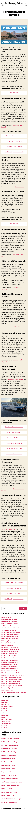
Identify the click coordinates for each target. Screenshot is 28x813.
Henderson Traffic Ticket (9, 802)
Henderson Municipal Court (9, 656)
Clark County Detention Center (11, 632)
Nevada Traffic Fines (7, 795)
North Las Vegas (6, 719)
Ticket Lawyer (5, 721)
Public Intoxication (7, 690)
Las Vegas (4, 715)
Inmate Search (6, 711)
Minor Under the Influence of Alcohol (12, 675)
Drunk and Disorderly (8, 645)
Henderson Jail (19, 187)
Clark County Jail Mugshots (10, 634)
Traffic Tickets (6, 728)
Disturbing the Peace (7, 641)
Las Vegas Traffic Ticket (9, 792)
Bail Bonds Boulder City (8, 752)
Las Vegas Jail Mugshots (9, 666)
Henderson (4, 708)
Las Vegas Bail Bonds (8, 768)
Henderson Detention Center (14, 427)
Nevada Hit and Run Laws (9, 775)
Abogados (4, 700)
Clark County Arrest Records (14, 136)
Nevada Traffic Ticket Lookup (10, 785)
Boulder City (5, 704)
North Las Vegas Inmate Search (11, 681)
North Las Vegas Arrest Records (14, 152)
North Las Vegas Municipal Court (14, 3)
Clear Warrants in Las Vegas (10, 738)
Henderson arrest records (15, 380)
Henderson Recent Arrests (14, 454)
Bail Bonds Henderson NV (9, 619)
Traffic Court (5, 726)
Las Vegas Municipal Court (9, 668)
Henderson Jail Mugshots (14, 448)
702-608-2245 (14, 93)
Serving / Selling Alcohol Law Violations (13, 692)
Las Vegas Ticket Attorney (9, 778)
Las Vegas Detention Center (10, 662)
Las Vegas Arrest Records (14, 146)
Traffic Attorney (6, 723)
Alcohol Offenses (6, 617)
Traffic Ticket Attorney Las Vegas (11, 782)
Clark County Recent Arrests (10, 636)
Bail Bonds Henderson (8, 758)
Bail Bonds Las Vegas (8, 765)
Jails (2, 713)
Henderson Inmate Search (14, 443)
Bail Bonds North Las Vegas (9, 623)
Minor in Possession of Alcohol (10, 673)
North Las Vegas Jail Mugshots (10, 683)
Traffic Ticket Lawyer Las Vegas (11, 799)
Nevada (3, 717)
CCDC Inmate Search (8, 626)
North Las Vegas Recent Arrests (11, 688)
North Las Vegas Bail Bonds (9, 745)
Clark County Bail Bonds (8, 630)
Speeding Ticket (6, 788)
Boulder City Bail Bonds (8, 755)
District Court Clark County (9, 638)
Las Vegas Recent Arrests (9, 671)
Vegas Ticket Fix (6, 772)
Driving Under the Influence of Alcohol (13, 643)
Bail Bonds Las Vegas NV (9, 621)
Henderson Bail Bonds (14, 438)
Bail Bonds (4, 702)
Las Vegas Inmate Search (9, 664)
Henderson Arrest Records (14, 141)
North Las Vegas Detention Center (11, 679)
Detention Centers (7, 706)
